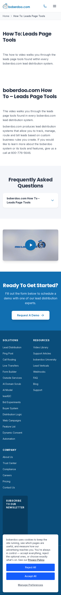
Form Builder (10, 371)
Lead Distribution (12, 347)
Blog (35, 383)
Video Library (40, 347)
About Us (8, 457)
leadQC (7, 396)
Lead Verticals (41, 365)
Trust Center (10, 463)
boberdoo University (44, 359)
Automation (9, 438)
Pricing (6, 481)
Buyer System (10, 408)
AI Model (8, 390)
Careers (7, 475)
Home (6, 16)
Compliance (9, 469)
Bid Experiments (12, 402)
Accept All (30, 576)
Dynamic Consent (12, 432)
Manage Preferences (30, 584)
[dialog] (30, 563)
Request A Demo (28, 315)
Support (37, 390)
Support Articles (42, 353)
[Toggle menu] (54, 6)
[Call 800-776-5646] (45, 6)
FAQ (35, 377)
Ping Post (8, 353)
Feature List (9, 426)
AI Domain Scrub (12, 383)
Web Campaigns (12, 420)
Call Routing (9, 359)
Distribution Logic (12, 414)
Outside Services (12, 377)
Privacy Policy (36, 559)
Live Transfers (11, 365)
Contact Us (9, 487)
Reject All (30, 567)
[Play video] (30, 245)
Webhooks (39, 371)
